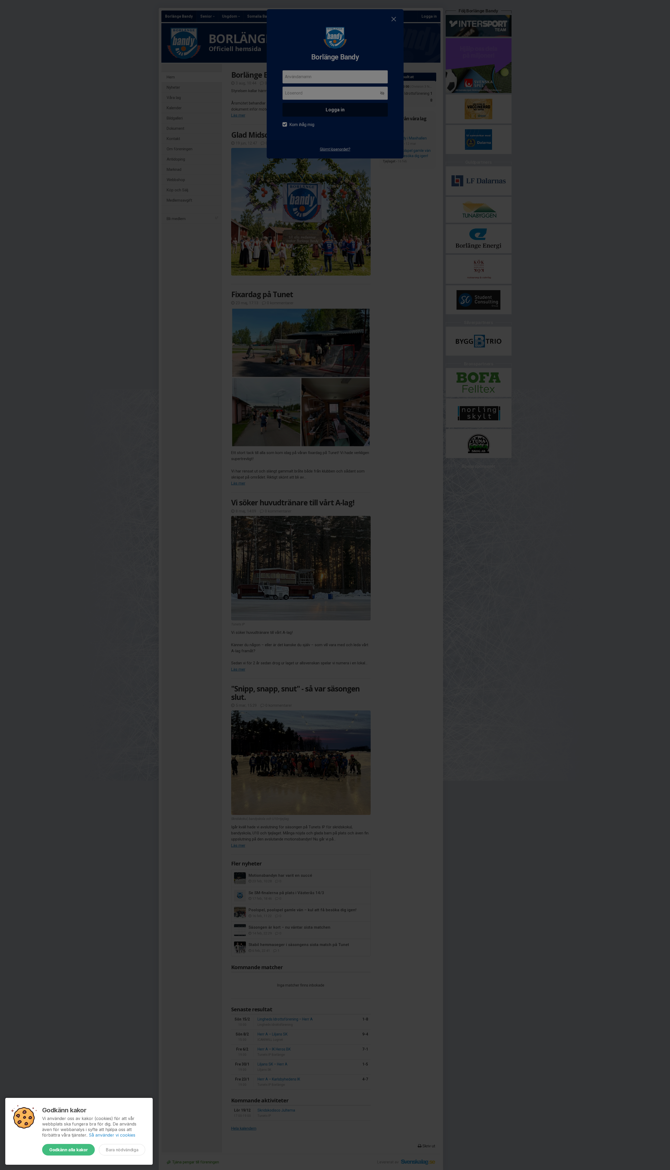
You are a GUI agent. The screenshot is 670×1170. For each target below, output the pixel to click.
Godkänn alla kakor (68, 1149)
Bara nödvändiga (122, 1149)
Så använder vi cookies (112, 1135)
